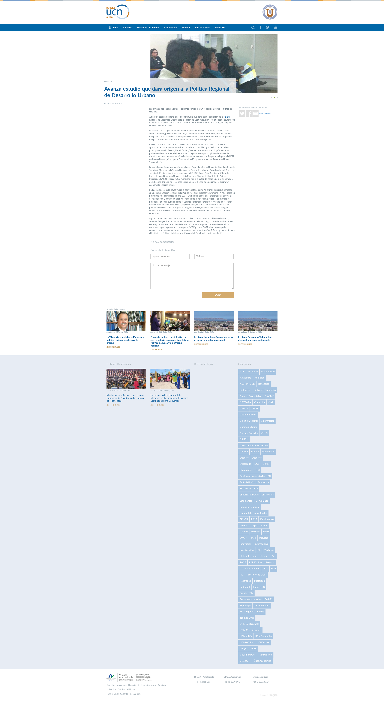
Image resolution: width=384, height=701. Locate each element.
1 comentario (156, 350)
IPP (259, 550)
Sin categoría (247, 611)
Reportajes (245, 605)
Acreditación (268, 371)
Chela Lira (259, 402)
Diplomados (246, 470)
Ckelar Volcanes (248, 414)
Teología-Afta (247, 618)
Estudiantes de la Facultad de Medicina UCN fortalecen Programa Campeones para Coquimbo (169, 398)
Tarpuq (260, 611)
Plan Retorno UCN (256, 575)
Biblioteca (245, 390)
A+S (242, 371)
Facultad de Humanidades (253, 513)
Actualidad (245, 378)
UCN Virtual (263, 642)
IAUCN (243, 538)
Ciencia (244, 408)
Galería (186, 27)
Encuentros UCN (249, 488)
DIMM (266, 464)
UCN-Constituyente (250, 630)
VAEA (253, 648)
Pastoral (270, 562)
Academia (253, 371)
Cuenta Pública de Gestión (254, 445)
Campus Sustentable (250, 396)
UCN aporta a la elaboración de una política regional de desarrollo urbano (125, 340)
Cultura (244, 451)
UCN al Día (246, 636)
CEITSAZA (245, 402)
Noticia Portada (248, 556)
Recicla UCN (246, 593)
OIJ (273, 556)
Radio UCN (259, 587)
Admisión (259, 378)
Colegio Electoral (249, 421)
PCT (265, 568)
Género (244, 531)
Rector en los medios (148, 27)
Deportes (257, 458)
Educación (263, 482)
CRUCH (244, 439)
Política (227, 117)
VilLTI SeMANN (248, 655)
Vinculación (266, 655)
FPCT (254, 519)
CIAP (270, 402)
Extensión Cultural (249, 507)
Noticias (127, 27)
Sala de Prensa (202, 27)
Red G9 (269, 599)
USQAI (243, 648)
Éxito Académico (262, 661)
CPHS (264, 433)
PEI (241, 575)
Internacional (261, 544)
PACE (243, 562)
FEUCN (244, 519)
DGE (256, 464)
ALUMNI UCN (247, 384)
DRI (258, 470)
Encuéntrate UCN (249, 495)
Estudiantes (246, 501)
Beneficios (263, 384)
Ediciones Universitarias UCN (255, 476)
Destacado (245, 464)
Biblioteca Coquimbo (265, 390)
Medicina (269, 550)
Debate (255, 451)
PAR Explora (255, 562)
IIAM (253, 538)
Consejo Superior (249, 433)
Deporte (244, 458)
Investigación (247, 550)
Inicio (115, 27)
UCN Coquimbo (263, 636)
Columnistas (170, 27)
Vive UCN (245, 661)
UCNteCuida (246, 642)
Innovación (245, 544)
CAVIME (269, 396)
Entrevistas (268, 495)
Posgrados (245, 581)
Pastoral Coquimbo (250, 568)
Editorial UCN (247, 482)
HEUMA (255, 531)
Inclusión (263, 538)
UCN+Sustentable (249, 624)
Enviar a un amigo (265, 113)
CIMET (254, 408)
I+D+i (266, 531)
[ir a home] (118, 11)
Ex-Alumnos (261, 501)
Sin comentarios (113, 347)
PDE (273, 568)
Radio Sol (220, 27)
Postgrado (259, 581)
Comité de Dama (248, 427)
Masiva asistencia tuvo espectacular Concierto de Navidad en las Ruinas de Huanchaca (125, 398)
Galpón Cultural (259, 525)
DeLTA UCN (268, 451)
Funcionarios (267, 519)
